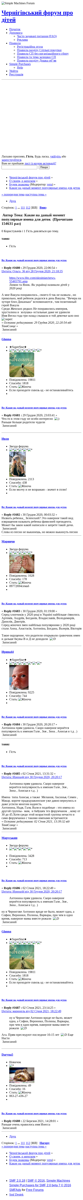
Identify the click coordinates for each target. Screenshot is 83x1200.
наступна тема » (36, 194)
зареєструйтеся (11, 160)
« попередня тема (13, 194)
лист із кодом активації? (40, 163)
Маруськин (9, 837)
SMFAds (15, 1190)
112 (28, 207)
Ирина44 (8, 651)
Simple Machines (58, 1180)
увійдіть (55, 156)
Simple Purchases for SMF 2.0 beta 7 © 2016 (40, 1185)
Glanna (6, 339)
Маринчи (8, 541)
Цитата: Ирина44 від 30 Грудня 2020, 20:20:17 (32, 777)
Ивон (5, 438)
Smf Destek (16, 1194)
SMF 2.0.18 (17, 1180)
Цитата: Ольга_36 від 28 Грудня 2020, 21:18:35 (32, 271)
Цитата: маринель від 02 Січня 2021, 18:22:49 (31, 1011)
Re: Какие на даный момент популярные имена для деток (34, 260)
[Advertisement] (41, 118)
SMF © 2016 (36, 1180)
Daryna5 (7, 1054)
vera (49, 184)
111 (23, 207)
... (19, 207)
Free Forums (35, 1190)
